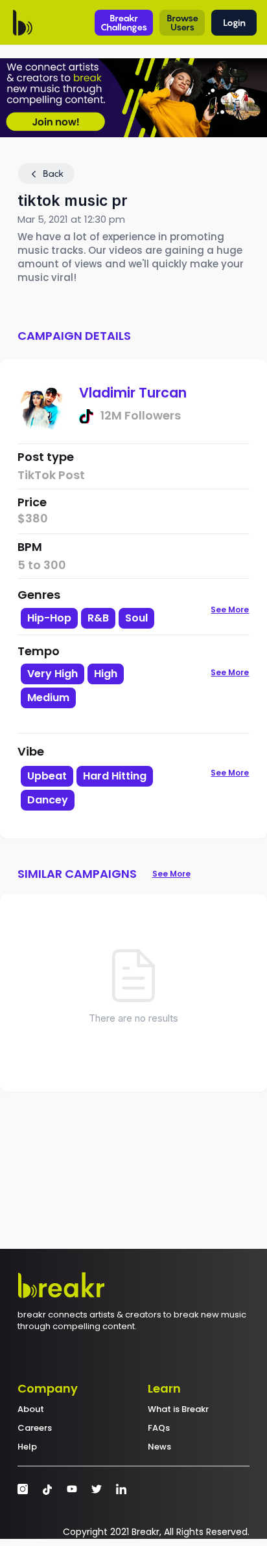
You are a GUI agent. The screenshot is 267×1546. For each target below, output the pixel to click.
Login (234, 22)
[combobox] (99, 697)
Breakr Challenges (123, 22)
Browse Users (182, 22)
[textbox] (99, 719)
